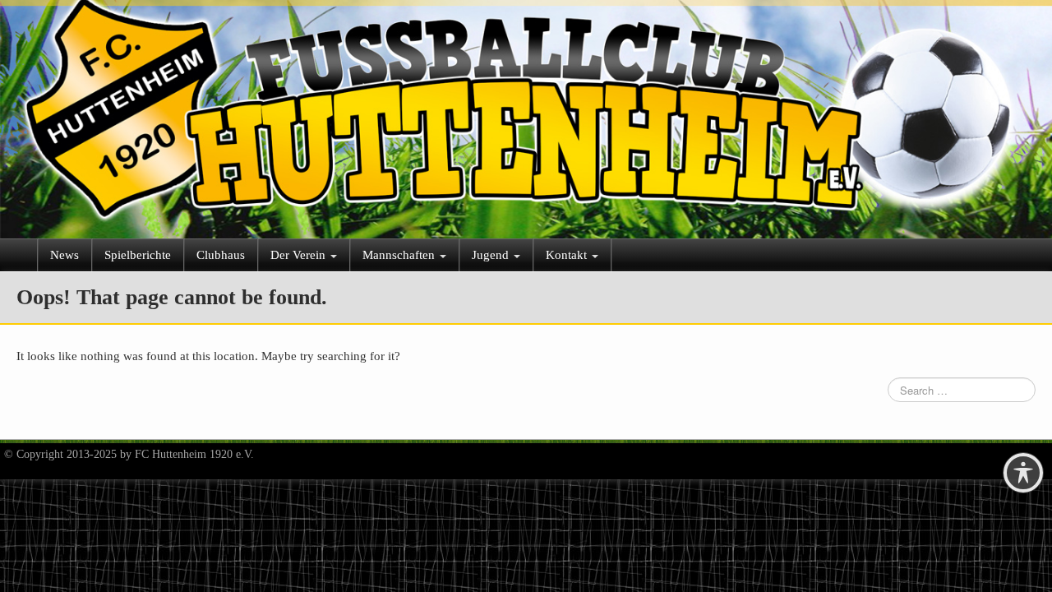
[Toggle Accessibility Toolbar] (1023, 473)
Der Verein (299, 254)
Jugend (492, 254)
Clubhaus (220, 254)
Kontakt (568, 254)
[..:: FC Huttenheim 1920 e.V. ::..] (526, 112)
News (64, 254)
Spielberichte (137, 254)
